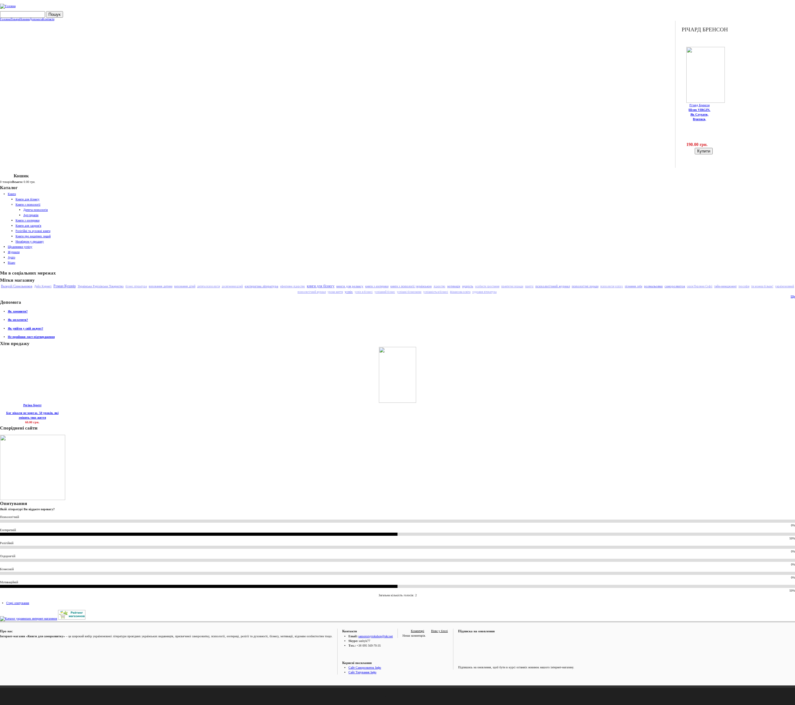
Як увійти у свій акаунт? (25, 328)
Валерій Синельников (16, 286)
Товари (15, 19)
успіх (349, 291)
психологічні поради (585, 286)
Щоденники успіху (20, 246)
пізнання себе (633, 286)
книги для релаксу (349, 286)
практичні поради (512, 286)
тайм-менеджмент (725, 286)
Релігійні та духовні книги (33, 231)
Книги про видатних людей (33, 236)
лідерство (439, 286)
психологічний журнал (552, 286)
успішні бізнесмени (409, 291)
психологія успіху (611, 286)
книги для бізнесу (320, 286)
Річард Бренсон (699, 105)
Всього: (17, 182)
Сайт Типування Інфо (362, 672)
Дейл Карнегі (43, 286)
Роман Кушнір (64, 286)
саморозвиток (675, 286)
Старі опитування (17, 603)
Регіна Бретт (32, 405)
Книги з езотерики (27, 220)
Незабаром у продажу (30, 241)
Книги (12, 194)
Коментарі (417, 631)
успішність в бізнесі (435, 291)
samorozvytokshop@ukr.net (375, 636)
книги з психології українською (411, 286)
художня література (484, 291)
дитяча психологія (208, 286)
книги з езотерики (376, 286)
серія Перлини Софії (699, 286)
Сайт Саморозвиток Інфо (364, 667)
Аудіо (11, 257)
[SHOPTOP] (71, 618)
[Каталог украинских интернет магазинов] (28, 618)
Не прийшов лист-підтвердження (31, 337)
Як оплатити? (18, 319)
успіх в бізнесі (364, 291)
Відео (11, 262)
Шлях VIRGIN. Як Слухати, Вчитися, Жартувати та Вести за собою (699, 119)
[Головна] (8, 6)
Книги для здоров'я (28, 225)
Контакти (48, 19)
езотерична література (261, 286)
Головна (5, 19)
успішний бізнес (385, 291)
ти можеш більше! (762, 286)
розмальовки (653, 286)
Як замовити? (18, 311)
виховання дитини (160, 286)
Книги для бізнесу (27, 199)
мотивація (453, 286)
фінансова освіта (460, 291)
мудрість (467, 286)
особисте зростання (487, 286)
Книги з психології (28, 204)
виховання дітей (184, 286)
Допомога (36, 19)
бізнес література (136, 286)
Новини (25, 19)
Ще (793, 296)
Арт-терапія (31, 215)
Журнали (14, 252)
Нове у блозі (439, 631)
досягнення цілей (232, 286)
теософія (743, 286)
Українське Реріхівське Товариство (101, 286)
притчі (529, 286)
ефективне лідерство (292, 286)
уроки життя (335, 291)
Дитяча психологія (35, 210)
